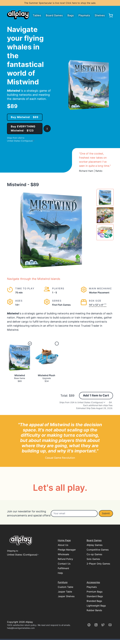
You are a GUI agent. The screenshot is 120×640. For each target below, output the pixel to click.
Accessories (93, 582)
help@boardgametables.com (21, 628)
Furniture (62, 582)
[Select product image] (105, 197)
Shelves (100, 15)
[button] (47, 128)
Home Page (64, 540)
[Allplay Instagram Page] (96, 625)
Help (60, 572)
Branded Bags (94, 600)
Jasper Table (65, 591)
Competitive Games (98, 549)
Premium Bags (94, 591)
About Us (63, 545)
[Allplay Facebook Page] (89, 625)
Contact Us (64, 563)
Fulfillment (63, 568)
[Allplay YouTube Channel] (110, 625)
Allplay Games (94, 545)
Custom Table (65, 586)
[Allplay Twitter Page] (103, 625)
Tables (37, 15)
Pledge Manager (67, 549)
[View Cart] (111, 15)
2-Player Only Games (98, 563)
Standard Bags (95, 596)
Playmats (84, 15)
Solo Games (93, 559)
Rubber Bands (94, 610)
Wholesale (63, 554)
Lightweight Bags (96, 605)
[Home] (18, 14)
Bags (70, 15)
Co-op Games (94, 554)
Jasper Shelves (66, 596)
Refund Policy (65, 559)
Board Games (54, 15)
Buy (24, 117)
